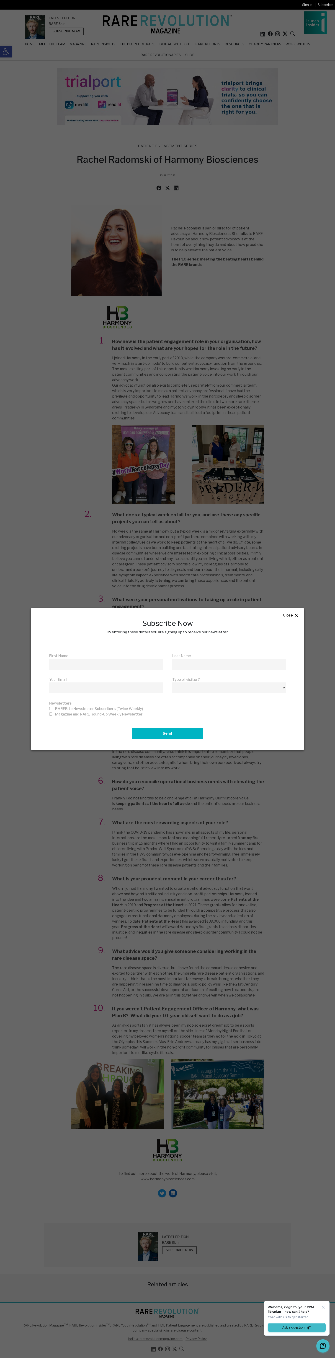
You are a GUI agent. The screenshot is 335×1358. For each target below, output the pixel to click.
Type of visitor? (186, 679)
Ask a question (293, 1327)
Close (291, 615)
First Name (58, 656)
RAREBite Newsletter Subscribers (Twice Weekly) (99, 709)
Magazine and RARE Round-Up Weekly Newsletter (99, 714)
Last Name (181, 656)
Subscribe (325, 5)
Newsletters (60, 703)
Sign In (307, 5)
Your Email (58, 679)
